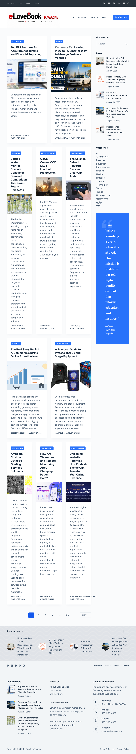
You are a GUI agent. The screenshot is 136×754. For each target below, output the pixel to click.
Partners (10, 3)
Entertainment (48, 153)
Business (82, 17)
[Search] (128, 3)
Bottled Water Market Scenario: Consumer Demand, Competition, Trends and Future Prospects (28, 724)
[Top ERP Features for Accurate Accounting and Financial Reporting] (27, 74)
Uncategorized (77, 448)
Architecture (102, 156)
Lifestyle (100, 177)
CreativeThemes (33, 749)
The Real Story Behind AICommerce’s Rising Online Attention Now (25, 353)
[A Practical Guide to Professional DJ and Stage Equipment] (71, 376)
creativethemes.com (111, 731)
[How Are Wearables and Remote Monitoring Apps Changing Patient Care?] (49, 492)
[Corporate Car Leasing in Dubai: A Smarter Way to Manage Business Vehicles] (71, 77)
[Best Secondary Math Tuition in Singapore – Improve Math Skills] (100, 79)
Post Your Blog (121, 17)
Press (20, 3)
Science (100, 181)
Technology (17, 42)
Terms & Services (107, 749)
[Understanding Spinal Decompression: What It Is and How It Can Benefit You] (100, 60)
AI (73, 17)
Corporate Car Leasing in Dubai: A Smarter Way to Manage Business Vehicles (120, 646)
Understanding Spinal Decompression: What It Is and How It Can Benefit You (25, 646)
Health (99, 174)
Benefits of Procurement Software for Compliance (117, 95)
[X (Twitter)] (109, 3)
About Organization (59, 686)
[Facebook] (104, 3)
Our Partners (56, 693)
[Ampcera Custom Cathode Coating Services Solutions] (19, 485)
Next (84, 615)
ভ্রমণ (98, 205)
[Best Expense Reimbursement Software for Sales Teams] (100, 129)
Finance (100, 170)
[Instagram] (114, 3)
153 (67, 615)
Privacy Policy (123, 749)
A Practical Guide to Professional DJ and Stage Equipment (68, 353)
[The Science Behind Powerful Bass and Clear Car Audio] (78, 190)
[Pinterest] (119, 3)
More (104, 17)
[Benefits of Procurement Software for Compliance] (100, 95)
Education (93, 17)
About (28, 3)
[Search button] (126, 43)
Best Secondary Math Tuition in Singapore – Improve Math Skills (116, 80)
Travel (59, 42)
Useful (37, 3)
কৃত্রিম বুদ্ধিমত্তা (102, 199)
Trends (99, 191)
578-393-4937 (108, 713)
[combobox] (110, 43)
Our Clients (55, 690)
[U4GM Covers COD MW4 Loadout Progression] (49, 186)
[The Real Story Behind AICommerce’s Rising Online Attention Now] (27, 376)
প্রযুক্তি (99, 202)
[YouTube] (124, 3)
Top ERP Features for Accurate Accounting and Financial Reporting (26, 51)
